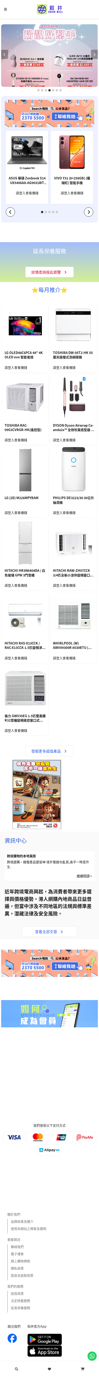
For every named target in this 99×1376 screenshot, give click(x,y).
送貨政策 (17, 1293)
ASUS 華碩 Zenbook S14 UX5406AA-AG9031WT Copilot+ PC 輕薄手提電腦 (27, 181)
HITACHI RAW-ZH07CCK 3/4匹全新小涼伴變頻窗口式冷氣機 (73, 573)
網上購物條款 (20, 1261)
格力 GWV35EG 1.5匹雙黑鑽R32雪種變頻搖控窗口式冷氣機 (25, 718)
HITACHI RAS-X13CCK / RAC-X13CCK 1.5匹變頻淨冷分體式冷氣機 (25, 646)
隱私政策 (17, 1268)
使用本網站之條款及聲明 (28, 1228)
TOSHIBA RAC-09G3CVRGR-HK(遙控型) (23, 427)
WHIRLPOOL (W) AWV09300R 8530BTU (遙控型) (72, 646)
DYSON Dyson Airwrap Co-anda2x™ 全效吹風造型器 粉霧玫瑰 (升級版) (73, 428)
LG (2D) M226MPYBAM (21, 498)
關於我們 (13, 1214)
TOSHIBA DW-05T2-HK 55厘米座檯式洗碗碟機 (73, 355)
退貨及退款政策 (22, 1275)
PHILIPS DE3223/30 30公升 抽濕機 (73, 500)
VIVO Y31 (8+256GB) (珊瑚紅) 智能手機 (72, 180)
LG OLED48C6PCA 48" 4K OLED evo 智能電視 (24, 355)
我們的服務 (15, 1286)
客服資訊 (13, 1239)
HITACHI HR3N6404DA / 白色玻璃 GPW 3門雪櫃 (25, 572)
